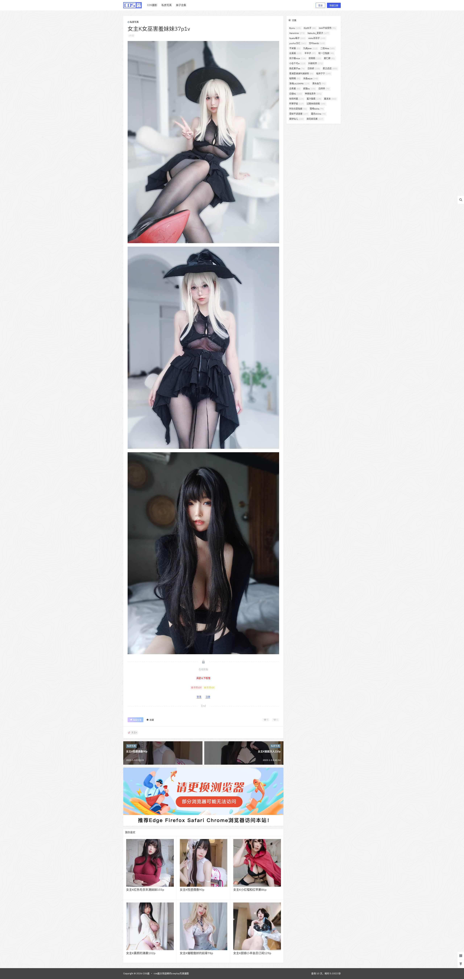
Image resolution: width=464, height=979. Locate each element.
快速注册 (334, 5)
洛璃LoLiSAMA (299, 83)
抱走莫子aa (297, 68)
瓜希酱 (294, 88)
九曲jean (310, 48)
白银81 (295, 93)
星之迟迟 (330, 68)
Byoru (295, 28)
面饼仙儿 (296, 119)
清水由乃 (319, 83)
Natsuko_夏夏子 (318, 33)
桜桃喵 (294, 78)
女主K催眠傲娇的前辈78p (196, 953)
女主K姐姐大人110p (269, 751)
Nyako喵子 (297, 38)
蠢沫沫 (330, 98)
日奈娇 (314, 68)
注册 (208, 696)
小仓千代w (297, 63)
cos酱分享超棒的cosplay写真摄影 (171, 973)
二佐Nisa (327, 48)
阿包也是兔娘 (298, 108)
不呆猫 (294, 48)
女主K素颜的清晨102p (140, 953)
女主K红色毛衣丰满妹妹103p (145, 889)
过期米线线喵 (316, 103)
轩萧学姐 (296, 103)
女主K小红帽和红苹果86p (249, 889)
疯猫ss (309, 88)
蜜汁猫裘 (314, 98)
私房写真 (134, 22)
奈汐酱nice (297, 58)
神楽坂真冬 (313, 93)
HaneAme (297, 33)
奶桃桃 (315, 58)
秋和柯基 (296, 98)
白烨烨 (324, 88)
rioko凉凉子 (317, 38)
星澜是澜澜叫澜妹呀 (301, 73)
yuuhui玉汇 (297, 43)
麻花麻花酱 (315, 119)
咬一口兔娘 (326, 53)
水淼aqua (310, 78)
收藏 (152, 720)
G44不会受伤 (327, 28)
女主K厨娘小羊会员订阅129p (252, 953)
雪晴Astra (317, 108)
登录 (320, 5)
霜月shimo (318, 113)
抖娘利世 (315, 63)
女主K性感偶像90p (136, 751)
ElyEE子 (310, 28)
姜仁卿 (329, 58)
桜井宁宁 (323, 73)
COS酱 (146, 973)
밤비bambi (317, 43)
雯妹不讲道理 (298, 113)
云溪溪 (295, 53)
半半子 (310, 53)
